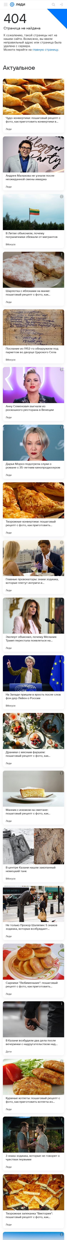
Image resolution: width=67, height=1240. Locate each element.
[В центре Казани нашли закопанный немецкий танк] (33, 855)
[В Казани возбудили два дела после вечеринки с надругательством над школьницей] (33, 1028)
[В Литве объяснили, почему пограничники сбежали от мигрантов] (33, 221)
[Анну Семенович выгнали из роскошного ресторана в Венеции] (33, 394)
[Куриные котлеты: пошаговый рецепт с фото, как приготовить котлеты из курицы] (33, 1086)
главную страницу (45, 49)
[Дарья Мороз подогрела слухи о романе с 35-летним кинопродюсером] (33, 452)
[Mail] (12, 4)
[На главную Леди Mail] (19, 4)
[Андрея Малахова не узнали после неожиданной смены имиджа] (33, 163)
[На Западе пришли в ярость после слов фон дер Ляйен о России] (33, 682)
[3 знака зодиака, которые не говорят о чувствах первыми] (33, 1144)
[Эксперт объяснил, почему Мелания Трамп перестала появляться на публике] (33, 625)
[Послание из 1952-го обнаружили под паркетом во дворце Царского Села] (33, 336)
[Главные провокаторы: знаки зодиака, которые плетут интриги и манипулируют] (33, 567)
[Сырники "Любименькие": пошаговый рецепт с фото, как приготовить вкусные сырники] (33, 971)
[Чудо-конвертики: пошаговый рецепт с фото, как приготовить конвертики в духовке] (33, 106)
